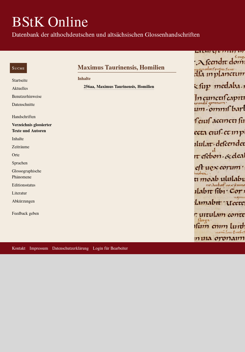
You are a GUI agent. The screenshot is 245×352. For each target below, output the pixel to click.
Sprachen (19, 163)
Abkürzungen (23, 201)
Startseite (19, 80)
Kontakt (18, 248)
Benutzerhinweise (27, 96)
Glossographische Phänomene (26, 174)
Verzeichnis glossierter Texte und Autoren (32, 127)
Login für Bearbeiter (110, 248)
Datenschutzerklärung (70, 248)
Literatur (19, 193)
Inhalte (18, 138)
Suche (18, 68)
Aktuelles (20, 88)
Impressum (39, 248)
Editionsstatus (23, 185)
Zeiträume (20, 146)
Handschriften (24, 116)
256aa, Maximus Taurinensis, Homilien (119, 86)
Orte (15, 155)
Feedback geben (25, 213)
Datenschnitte (23, 104)
